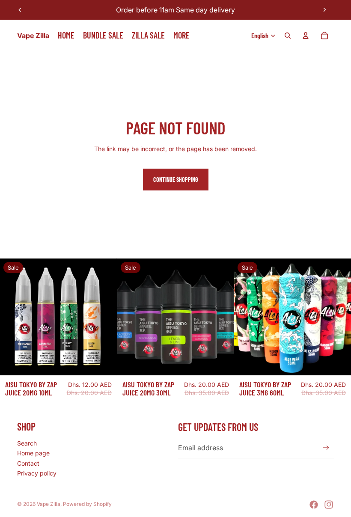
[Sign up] (326, 448)
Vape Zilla (48, 504)
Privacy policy (37, 473)
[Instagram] (329, 504)
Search (27, 443)
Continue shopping (175, 179)
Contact (28, 463)
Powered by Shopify (87, 504)
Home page (33, 453)
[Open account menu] (305, 35)
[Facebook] (314, 504)
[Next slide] (324, 9)
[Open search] (287, 35)
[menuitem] (181, 35)
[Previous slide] (20, 9)
